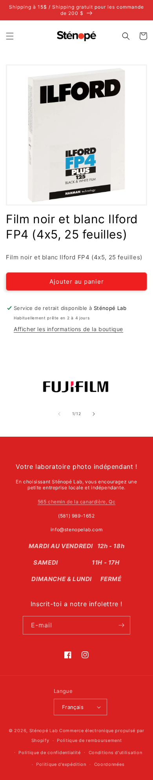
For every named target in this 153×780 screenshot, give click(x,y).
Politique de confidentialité (49, 752)
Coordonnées (109, 764)
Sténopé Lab (43, 730)
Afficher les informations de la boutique (68, 329)
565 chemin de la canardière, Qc (77, 502)
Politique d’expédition (61, 764)
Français (73, 707)
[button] (9, 36)
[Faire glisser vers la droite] (93, 414)
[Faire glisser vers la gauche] (59, 414)
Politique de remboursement (89, 740)
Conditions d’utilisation (115, 752)
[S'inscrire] (121, 625)
